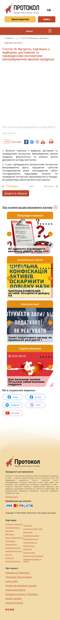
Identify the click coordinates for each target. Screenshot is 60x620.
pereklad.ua (27, 526)
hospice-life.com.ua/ (30, 539)
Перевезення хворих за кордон (32, 560)
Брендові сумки (29, 553)
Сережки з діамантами (13, 524)
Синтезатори (10, 541)
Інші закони (8, 133)
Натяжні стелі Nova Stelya (33, 556)
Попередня (12, 186)
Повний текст (11, 496)
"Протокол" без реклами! (18, 577)
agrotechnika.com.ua (13, 548)
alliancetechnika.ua (12, 528)
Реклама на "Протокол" (17, 572)
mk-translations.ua (30, 542)
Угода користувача (15, 589)
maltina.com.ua (29, 546)
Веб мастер (9, 534)
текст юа (8, 555)
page (15, 397)
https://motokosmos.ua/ (14, 538)
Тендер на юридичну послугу (21, 585)
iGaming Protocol (14, 602)
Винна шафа (28, 532)
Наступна (49, 186)
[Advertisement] (30, 94)
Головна (9, 38)
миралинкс (9, 531)
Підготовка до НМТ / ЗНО (32, 529)
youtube (15, 412)
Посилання (9, 558)
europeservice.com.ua (13, 551)
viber (38, 405)
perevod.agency (11, 544)
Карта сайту (11, 581)
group (38, 397)
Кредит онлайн (13, 598)
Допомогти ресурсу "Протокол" (21, 594)
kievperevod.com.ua (12, 561)
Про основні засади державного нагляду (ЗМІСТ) (29, 127)
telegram (15, 405)
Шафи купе (27, 549)
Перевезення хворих (31, 536)
